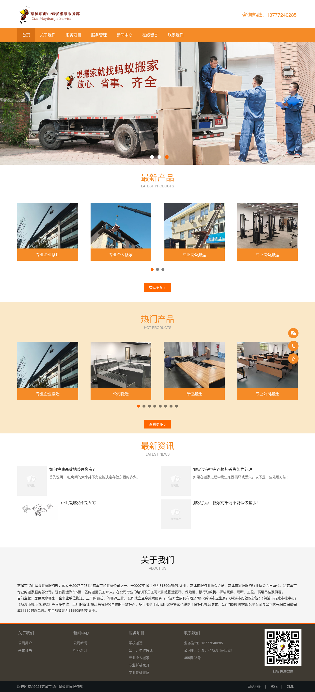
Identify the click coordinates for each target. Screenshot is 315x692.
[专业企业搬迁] (47, 225)
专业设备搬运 (194, 254)
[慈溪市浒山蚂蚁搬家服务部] (49, 14)
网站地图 (254, 686)
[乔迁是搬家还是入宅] (37, 509)
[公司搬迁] (121, 364)
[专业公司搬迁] (267, 364)
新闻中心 (124, 35)
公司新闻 (80, 642)
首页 (26, 35)
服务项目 (73, 35)
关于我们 (48, 35)
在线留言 (150, 35)
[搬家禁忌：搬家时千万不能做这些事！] (176, 513)
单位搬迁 (194, 393)
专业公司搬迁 (267, 393)
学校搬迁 (135, 642)
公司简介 (25, 642)
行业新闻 (80, 650)
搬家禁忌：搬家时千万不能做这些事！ (226, 502)
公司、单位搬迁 (141, 650)
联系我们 (176, 35)
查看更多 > (157, 287)
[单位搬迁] (194, 364)
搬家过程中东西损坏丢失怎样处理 (222, 469)
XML (290, 686)
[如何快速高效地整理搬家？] (32, 480)
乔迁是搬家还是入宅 (78, 502)
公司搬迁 (121, 393)
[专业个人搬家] (121, 225)
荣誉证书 (25, 650)
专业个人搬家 (121, 254)
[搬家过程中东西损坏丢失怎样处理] (176, 480)
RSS (274, 686)
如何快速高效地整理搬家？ (72, 469)
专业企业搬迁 (48, 254)
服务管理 (99, 35)
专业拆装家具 (139, 664)
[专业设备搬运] (194, 225)
